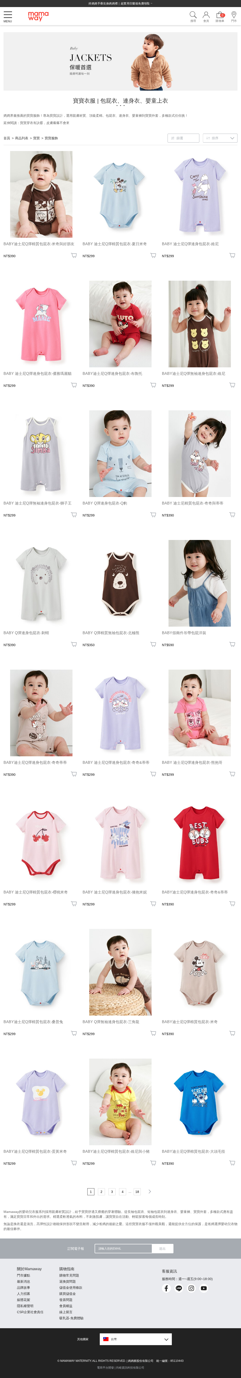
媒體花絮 (23, 1300)
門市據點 (23, 1275)
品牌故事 (23, 1287)
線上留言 (65, 1312)
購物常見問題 (69, 1275)
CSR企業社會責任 (30, 1312)
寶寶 (36, 138)
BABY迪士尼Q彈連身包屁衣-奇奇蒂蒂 (35, 763)
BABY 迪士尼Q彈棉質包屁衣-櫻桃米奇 (36, 892)
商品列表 (21, 138)
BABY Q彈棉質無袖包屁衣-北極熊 (111, 633)
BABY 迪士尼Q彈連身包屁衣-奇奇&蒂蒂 (116, 763)
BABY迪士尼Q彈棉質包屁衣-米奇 (190, 1022)
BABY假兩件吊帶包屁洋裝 (184, 633)
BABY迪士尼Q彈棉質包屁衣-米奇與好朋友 (39, 244)
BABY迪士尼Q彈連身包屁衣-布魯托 (112, 374)
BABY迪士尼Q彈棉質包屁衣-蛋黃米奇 (35, 1151)
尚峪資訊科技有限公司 (130, 1367)
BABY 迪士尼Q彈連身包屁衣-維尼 (190, 244)
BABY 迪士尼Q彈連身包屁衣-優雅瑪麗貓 (38, 374)
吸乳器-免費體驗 (71, 1318)
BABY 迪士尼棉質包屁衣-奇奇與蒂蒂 (192, 503)
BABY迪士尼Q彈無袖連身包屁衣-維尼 (193, 374)
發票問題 (65, 1300)
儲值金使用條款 (70, 1287)
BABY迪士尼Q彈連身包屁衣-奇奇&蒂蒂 (195, 892)
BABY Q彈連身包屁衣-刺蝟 (26, 633)
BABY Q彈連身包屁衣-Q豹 (105, 503)
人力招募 (23, 1294)
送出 (162, 1248)
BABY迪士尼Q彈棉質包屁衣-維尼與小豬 (116, 1151)
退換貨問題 (67, 1281)
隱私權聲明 (25, 1306)
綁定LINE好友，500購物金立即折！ (120, 3)
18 (137, 1192)
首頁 (7, 138)
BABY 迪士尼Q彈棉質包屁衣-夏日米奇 (115, 244)
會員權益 (65, 1306)
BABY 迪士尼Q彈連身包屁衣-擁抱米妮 (115, 892)
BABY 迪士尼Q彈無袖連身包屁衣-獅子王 (38, 503)
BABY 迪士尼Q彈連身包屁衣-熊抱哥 (192, 763)
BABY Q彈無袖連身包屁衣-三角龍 (111, 1022)
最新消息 (23, 1281)
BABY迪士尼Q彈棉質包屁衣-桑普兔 (33, 1022)
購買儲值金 (67, 1294)
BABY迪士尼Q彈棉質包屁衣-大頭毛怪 (193, 1151)
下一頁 (149, 1191)
